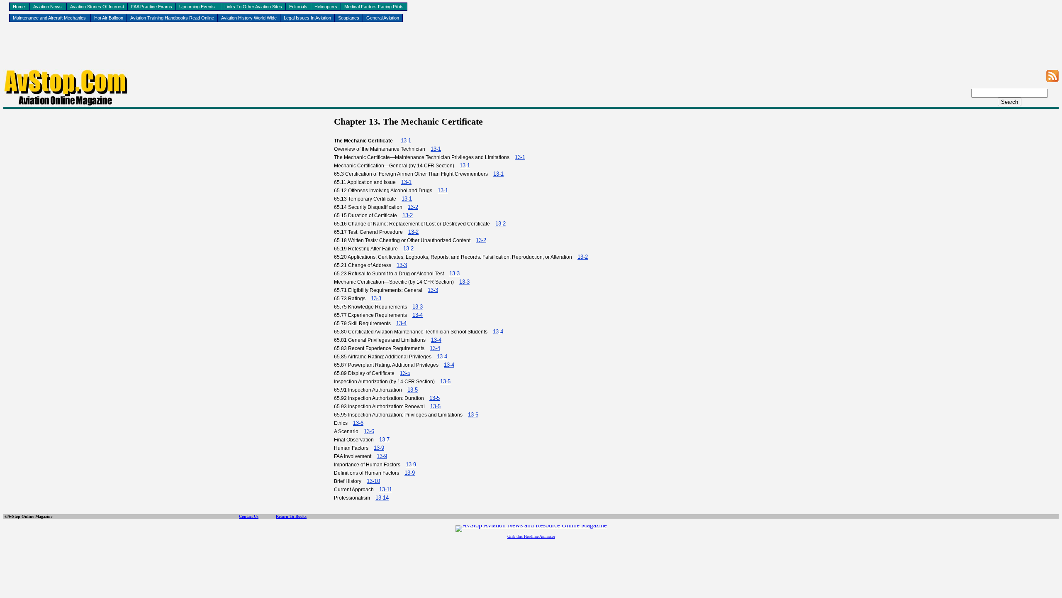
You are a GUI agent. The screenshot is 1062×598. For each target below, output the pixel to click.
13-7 (384, 439)
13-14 (382, 498)
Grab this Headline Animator (531, 536)
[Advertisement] (531, 50)
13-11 (385, 489)
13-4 (417, 315)
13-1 (406, 140)
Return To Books (291, 516)
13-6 (473, 415)
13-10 (373, 481)
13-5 (405, 373)
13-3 (402, 265)
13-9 (379, 448)
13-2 (413, 207)
